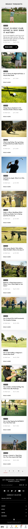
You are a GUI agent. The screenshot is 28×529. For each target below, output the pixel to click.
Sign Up (21, 485)
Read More (11, 47)
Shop (3, 506)
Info (3, 513)
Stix (3, 509)
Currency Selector (14, 495)
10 (18, 471)
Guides (4, 516)
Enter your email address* (6, 488)
